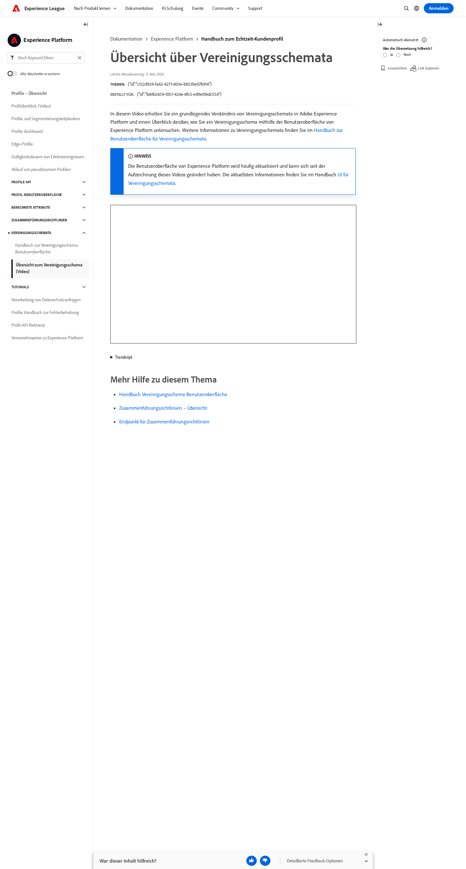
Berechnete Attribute (30, 207)
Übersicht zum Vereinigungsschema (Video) (49, 268)
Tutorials (20, 287)
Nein (407, 54)
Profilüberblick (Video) (31, 106)
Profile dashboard (26, 131)
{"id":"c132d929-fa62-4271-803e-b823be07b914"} (170, 84)
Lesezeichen (397, 68)
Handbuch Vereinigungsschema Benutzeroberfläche (173, 394)
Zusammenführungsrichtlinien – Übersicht (163, 408)
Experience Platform (172, 39)
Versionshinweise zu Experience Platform (47, 338)
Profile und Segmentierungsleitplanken (45, 118)
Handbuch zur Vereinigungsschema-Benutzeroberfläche (47, 248)
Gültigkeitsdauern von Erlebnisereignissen (47, 157)
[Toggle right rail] (380, 25)
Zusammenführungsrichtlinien (39, 220)
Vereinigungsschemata (31, 233)
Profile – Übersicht (29, 93)
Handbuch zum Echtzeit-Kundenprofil (242, 39)
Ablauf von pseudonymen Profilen (41, 169)
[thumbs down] (265, 861)
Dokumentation (126, 39)
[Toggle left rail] (86, 25)
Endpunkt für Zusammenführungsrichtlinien (164, 421)
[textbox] (46, 57)
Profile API (21, 182)
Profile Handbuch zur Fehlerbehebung (45, 312)
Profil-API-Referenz (28, 325)
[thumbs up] (251, 861)
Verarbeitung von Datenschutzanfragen (46, 300)
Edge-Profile (22, 144)
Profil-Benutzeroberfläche (36, 195)
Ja (391, 54)
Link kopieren (428, 68)
